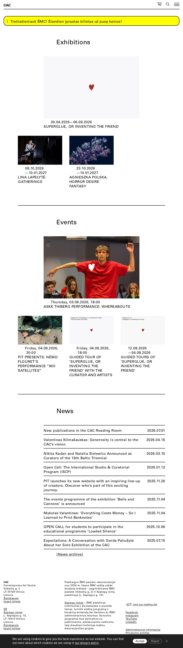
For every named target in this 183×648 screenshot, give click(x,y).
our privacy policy (87, 643)
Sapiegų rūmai (13, 612)
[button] (176, 4)
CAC (7, 5)
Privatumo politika (137, 632)
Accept (139, 641)
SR (5, 609)
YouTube (131, 618)
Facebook (132, 612)
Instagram (132, 615)
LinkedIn (131, 622)
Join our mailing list (145, 604)
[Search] (167, 4)
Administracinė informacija (143, 629)
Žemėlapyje (11, 598)
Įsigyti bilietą (12, 601)
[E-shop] (159, 4)
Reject (155, 641)
